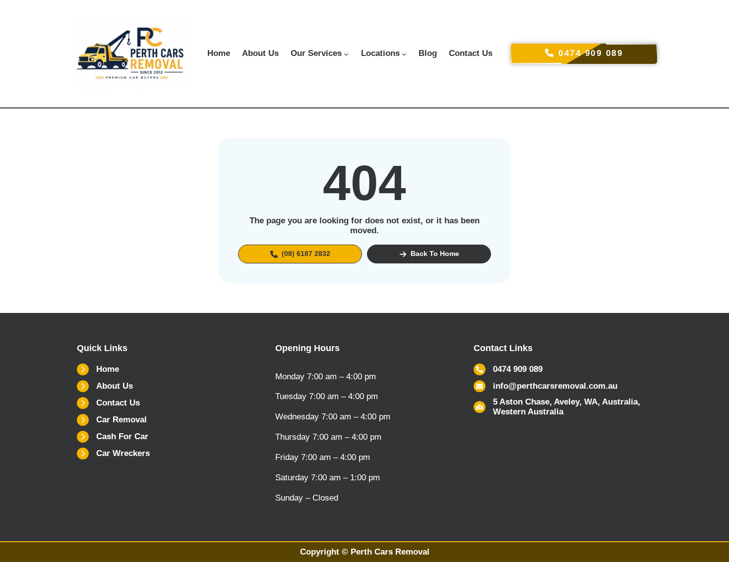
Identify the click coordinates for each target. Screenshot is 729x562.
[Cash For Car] (112, 437)
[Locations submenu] (404, 53)
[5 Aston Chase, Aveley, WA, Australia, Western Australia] (563, 407)
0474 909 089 (589, 53)
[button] (300, 254)
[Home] (98, 369)
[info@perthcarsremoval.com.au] (545, 386)
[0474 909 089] (508, 369)
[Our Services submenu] (346, 53)
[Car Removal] (112, 420)
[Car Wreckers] (113, 454)
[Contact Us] (108, 403)
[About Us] (105, 386)
